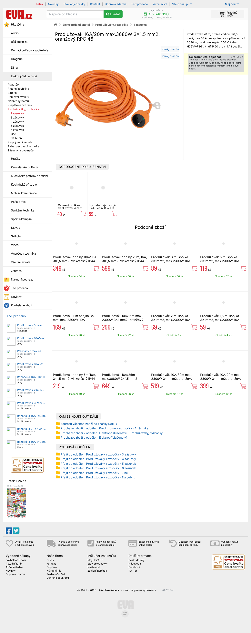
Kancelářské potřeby (24, 167)
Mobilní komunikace (24, 193)
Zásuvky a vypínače (21, 150)
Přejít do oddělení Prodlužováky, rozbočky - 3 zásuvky (98, 454)
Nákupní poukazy (22, 279)
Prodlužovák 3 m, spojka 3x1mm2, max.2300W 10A (170, 259)
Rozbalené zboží (22, 305)
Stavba (15, 228)
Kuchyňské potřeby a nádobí (29, 176)
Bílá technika (19, 42)
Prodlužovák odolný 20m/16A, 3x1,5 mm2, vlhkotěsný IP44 (124, 259)
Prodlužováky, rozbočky (23, 109)
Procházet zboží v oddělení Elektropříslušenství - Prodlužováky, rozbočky (112, 433)
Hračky (15, 158)
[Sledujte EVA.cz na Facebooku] (9, 530)
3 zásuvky (17, 117)
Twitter (132, 570)
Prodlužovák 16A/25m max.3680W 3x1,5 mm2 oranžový (119, 378)
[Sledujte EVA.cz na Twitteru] (16, 530)
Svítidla (15, 236)
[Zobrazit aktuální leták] (16, 502)
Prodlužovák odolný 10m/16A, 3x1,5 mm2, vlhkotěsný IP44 (75, 259)
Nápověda (134, 563)
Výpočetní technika (23, 253)
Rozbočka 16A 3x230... (32, 377)
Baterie (12, 92)
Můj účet (230, 4)
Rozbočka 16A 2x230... (32, 415)
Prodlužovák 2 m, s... (30, 390)
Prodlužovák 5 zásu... (31, 325)
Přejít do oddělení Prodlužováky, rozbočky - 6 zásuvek (98, 468)
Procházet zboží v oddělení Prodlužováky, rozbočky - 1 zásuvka (104, 428)
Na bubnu (17, 138)
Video (15, 245)
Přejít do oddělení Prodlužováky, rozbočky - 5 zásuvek (98, 463)
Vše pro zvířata (20, 262)
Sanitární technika (22, 210)
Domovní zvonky (18, 96)
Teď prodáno (139, 4)
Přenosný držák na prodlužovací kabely (69, 206)
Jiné (13, 134)
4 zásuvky (17, 121)
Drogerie (17, 59)
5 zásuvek (17, 125)
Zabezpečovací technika (23, 146)
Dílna (14, 67)
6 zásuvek (17, 129)
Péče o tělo (18, 202)
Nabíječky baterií (18, 101)
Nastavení (93, 567)
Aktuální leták (14, 563)
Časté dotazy (136, 560)
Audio (15, 33)
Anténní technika (18, 88)
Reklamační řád (56, 574)
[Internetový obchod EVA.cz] (23, 14)
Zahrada (16, 271)
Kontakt (95, 4)
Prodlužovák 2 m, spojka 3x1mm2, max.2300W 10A (170, 318)
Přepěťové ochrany (20, 105)
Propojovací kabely (20, 142)
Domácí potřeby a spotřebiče (29, 50)
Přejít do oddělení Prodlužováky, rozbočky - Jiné (94, 473)
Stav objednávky (74, 4)
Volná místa (160, 4)
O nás (50, 560)
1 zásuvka (17, 113)
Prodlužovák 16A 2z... (31, 364)
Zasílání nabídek (97, 570)
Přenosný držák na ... (30, 351)
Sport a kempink (21, 219)
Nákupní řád (54, 570)
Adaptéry (14, 84)
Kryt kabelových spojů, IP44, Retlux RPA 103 (102, 206)
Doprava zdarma (115, 4)
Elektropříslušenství (24, 76)
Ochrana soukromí (58, 578)
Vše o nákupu (180, 4)
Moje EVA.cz (95, 560)
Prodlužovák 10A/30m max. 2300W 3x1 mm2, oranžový (172, 377)
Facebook (134, 567)
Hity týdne (17, 24)
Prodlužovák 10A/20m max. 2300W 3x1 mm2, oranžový (221, 377)
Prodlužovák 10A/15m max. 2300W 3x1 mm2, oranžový (122, 318)
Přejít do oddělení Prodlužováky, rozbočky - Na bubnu (98, 477)
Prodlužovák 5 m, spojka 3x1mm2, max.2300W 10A (219, 259)
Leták (39, 4)
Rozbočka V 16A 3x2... (31, 428)
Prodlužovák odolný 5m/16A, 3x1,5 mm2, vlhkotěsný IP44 (74, 377)
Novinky (53, 4)
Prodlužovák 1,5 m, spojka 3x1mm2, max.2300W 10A (219, 318)
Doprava (52, 567)
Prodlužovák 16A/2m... (31, 338)
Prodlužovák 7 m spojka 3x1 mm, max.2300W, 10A (74, 318)
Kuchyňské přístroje (24, 184)
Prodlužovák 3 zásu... (31, 402)
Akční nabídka (14, 567)
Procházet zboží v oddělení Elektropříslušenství (94, 437)
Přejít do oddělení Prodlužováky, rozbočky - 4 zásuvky (98, 459)
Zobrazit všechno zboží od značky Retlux (89, 424)
